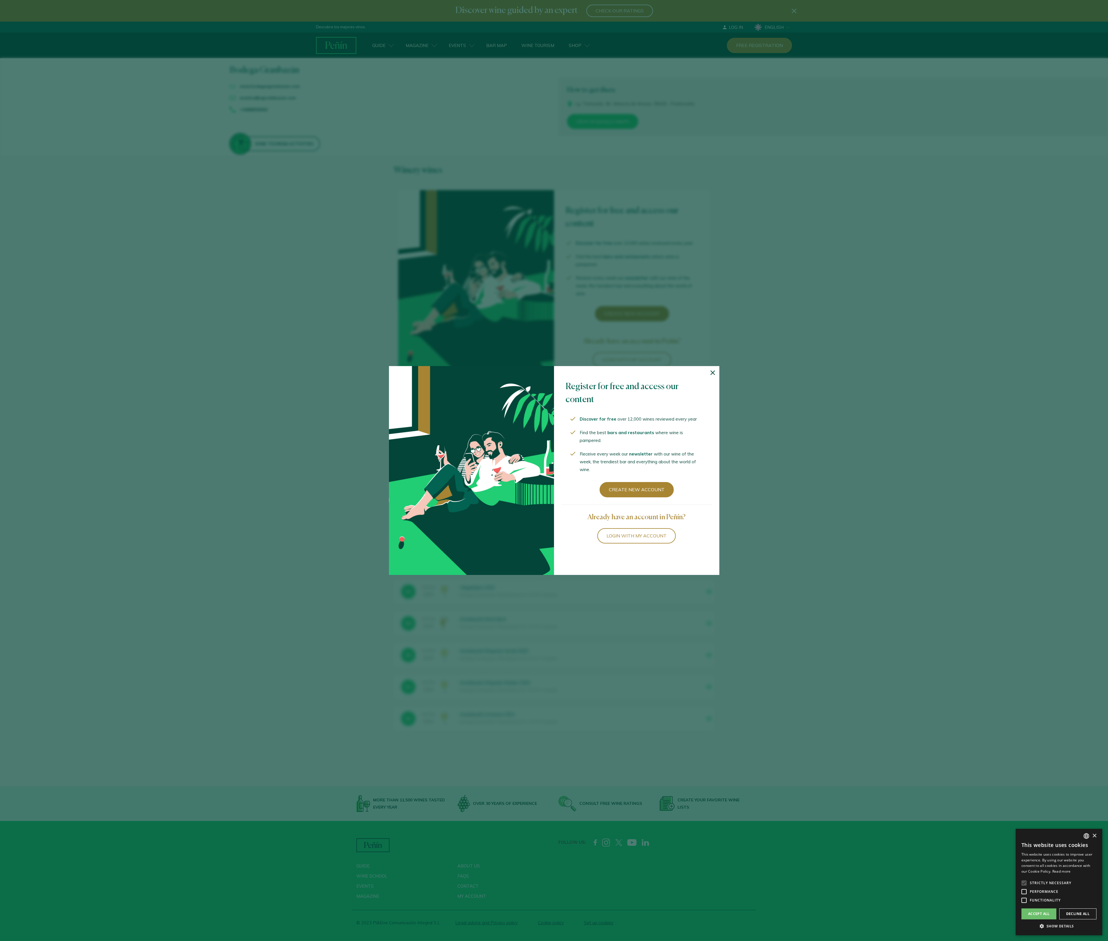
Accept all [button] (1039, 913)
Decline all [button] (1078, 913)
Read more (1061, 871)
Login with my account (637, 536)
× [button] (1094, 836)
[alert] (1059, 882)
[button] (1058, 926)
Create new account (637, 489)
